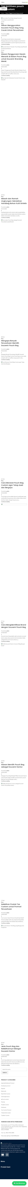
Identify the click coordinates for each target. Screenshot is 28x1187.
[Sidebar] (2, 1185)
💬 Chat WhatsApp (19, 1183)
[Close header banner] (2, 1181)
